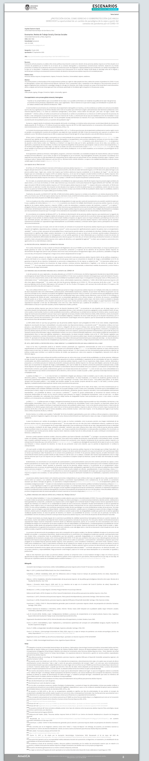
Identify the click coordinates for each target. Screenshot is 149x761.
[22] (70, 392)
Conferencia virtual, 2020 (106, 303)
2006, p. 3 (106, 141)
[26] (85, 547)
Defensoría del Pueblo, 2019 (68, 198)
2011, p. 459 (83, 348)
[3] (69, 119)
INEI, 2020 (83, 168)
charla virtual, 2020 (53, 203)
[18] (52, 289)
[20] (97, 324)
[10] (90, 238)
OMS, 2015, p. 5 (47, 469)
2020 (45, 498)
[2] (32, 113)
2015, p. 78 (35, 401)
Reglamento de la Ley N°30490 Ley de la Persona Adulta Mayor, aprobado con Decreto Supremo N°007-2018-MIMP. (73, 703)
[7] (117, 204)
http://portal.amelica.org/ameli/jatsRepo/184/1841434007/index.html (48, 56)
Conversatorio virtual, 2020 (33, 425)
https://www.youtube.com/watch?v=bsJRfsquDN (42, 576)
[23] (63, 423)
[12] (99, 260)
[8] (64, 228)
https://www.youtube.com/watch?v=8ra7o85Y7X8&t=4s (57, 633)
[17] (112, 281)
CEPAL (49, 290)
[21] (88, 368)
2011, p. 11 (42, 376)
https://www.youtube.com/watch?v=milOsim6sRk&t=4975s (46, 586)
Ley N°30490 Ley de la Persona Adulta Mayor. (42, 701)
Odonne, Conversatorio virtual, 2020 (88, 482)
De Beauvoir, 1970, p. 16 (52, 161)
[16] (45, 281)
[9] (31, 230)
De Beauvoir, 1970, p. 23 (76, 141)
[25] (45, 483)
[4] (107, 171)
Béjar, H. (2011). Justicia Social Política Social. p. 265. (44, 733)
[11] (82, 253)
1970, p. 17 (33, 150)
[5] (87, 184)
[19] (79, 308)
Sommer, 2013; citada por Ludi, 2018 (98, 147)
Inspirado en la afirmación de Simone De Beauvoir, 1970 (88, 558)
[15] (38, 279)
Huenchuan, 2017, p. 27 (107, 137)
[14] (33, 265)
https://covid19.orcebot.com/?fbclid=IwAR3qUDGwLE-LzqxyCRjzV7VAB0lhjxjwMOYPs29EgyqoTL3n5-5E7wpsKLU (74, 718)
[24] (90, 436)
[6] (108, 204)
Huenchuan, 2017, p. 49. (92, 491)
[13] (31, 265)
